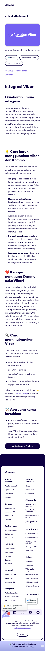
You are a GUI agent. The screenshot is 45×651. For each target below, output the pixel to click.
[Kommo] (9, 5)
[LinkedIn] (15, 612)
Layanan (9, 74)
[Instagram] (23, 612)
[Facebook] (7, 612)
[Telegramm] (38, 612)
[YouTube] (30, 612)
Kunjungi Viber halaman (16, 70)
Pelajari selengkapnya (22, 628)
